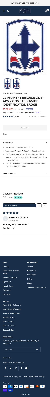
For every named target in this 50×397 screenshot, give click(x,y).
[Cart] (46, 11)
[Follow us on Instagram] (15, 368)
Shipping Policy (9, 174)
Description (8, 142)
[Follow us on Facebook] (5, 368)
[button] (8, 116)
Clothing (6, 266)
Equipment (7, 282)
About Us (30, 266)
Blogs (29, 283)
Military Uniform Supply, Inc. (15, 93)
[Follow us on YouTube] (26, 368)
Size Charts (31, 275)
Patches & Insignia (10, 278)
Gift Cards (6, 294)
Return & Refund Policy (11, 313)
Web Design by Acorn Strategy (34, 377)
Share (5, 134)
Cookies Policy (8, 330)
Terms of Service (9, 326)
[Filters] (39, 205)
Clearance (6, 290)
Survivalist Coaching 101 (36, 287)
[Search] (8, 11)
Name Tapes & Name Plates (11, 272)
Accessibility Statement (12, 305)
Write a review (11, 205)
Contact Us (31, 271)
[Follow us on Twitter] (10, 368)
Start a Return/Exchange (12, 309)
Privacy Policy (8, 322)
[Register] (37, 349)
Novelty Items (8, 286)
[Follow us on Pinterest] (21, 368)
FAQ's (29, 279)
